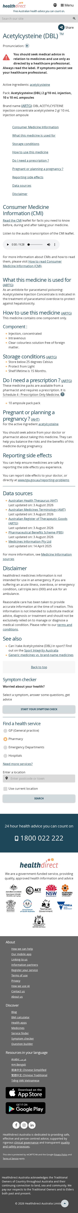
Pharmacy (16, 739)
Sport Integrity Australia (41, 650)
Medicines (17, 1028)
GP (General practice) (24, 730)
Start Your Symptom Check (39, 709)
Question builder (22, 1044)
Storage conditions (25, 144)
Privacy (15, 980)
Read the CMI (12, 220)
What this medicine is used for (33, 135)
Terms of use (19, 975)
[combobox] (39, 19)
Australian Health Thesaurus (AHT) (33, 500)
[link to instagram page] (24, 1125)
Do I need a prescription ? (30, 160)
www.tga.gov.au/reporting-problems (43, 480)
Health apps (19, 1022)
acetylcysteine (40, 85)
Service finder (20, 1033)
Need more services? (18, 764)
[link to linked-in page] (32, 1125)
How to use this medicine (30, 152)
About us (17, 996)
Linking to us (19, 959)
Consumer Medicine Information (35, 127)
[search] (74, 19)
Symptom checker (22, 1038)
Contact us (18, 991)
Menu (69, 5)
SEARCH (39, 798)
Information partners (24, 965)
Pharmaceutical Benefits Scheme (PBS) (36, 532)
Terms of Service (11, 1158)
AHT (35, 419)
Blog (14, 1012)
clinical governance (26, 1142)
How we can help (22, 949)
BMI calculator (20, 1017)
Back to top (39, 667)
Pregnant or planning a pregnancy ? (37, 169)
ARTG (26, 105)
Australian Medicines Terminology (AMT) (37, 510)
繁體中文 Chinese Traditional (29, 1075)
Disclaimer (19, 194)
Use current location (23, 788)
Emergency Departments (26, 747)
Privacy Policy (60, 1154)
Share (69, 27)
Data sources (21, 185)
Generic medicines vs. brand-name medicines (41, 655)
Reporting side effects (27, 177)
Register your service (24, 970)
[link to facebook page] (16, 1125)
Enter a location (14, 772)
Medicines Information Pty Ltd (30, 541)
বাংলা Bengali (18, 1064)
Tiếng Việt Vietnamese (25, 1080)
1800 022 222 (41, 837)
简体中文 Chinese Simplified (28, 1070)
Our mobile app (21, 954)
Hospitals (15, 755)
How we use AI (20, 986)
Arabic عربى (18, 1059)
